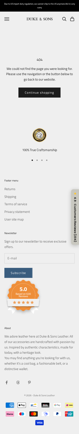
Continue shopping (39, 92)
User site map (14, 219)
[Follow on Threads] (18, 382)
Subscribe (18, 272)
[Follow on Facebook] (6, 382)
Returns (9, 188)
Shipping (10, 196)
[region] (39, 140)
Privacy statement (17, 211)
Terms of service (15, 204)
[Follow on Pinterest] (29, 382)
